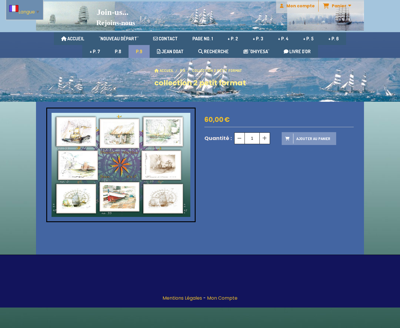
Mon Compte (222, 298)
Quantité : (218, 138)
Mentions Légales (182, 298)
